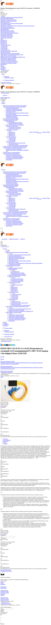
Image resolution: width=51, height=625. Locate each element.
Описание (5, 438)
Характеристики (7, 440)
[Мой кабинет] (1, 230)
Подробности (4, 406)
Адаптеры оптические (16, 294)
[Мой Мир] (5, 345)
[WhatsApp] (10, 345)
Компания (3, 584)
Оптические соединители (17, 284)
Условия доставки (5, 591)
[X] (7, 345)
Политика (3, 594)
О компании (3, 586)
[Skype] (12, 345)
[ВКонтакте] (1, 345)
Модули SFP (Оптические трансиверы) (17, 367)
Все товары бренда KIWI (6, 571)
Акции (2, 583)
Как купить (5, 441)
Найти (2, 609)
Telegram (5, 95)
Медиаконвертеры (15, 271)
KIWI (2, 377)
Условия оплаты (4, 590)
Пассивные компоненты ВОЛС (15, 268)
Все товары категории (6, 569)
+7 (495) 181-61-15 (5, 70)
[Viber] (9, 345)
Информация (3, 588)
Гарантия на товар (5, 592)
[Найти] (2, 11)
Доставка (5, 443)
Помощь (2, 595)
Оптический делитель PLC (7, 372)
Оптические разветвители (17, 278)
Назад (8, 250)
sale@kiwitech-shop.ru (6, 82)
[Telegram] (14, 345)
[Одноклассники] (3, 345)
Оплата (5, 442)
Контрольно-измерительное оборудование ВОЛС (19, 254)
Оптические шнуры (15, 301)
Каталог (7, 251)
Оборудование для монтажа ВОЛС (16, 314)
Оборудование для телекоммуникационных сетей (19, 308)
